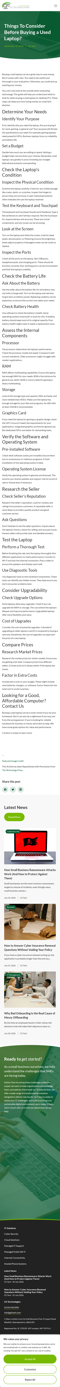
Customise (30, 1369)
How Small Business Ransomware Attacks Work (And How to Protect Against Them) (30, 874)
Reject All (30, 1379)
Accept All (30, 1359)
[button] (55, 5)
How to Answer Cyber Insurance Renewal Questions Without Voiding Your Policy (25, 1290)
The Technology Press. (12, 770)
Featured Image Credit (13, 761)
